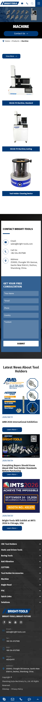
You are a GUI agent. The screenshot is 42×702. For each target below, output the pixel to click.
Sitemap (5, 689)
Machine (25, 41)
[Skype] (4, 699)
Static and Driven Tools (11, 550)
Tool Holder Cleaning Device (21, 193)
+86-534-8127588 (13, 641)
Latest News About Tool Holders (21, 369)
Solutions (5, 602)
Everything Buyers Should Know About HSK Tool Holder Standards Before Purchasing (19, 468)
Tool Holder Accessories (12, 573)
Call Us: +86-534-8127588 (18, 251)
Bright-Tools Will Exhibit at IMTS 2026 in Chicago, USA (18, 522)
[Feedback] (29, 699)
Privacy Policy (17, 689)
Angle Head (6, 585)
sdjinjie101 (10, 659)
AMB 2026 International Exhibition (20, 422)
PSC (3, 590)
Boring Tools (7, 555)
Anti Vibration (7, 561)
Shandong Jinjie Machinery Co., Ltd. (16, 681)
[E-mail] (12, 699)
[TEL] (21, 699)
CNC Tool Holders (9, 544)
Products (15, 41)
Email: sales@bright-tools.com (22, 242)
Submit (21, 343)
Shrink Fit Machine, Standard (21, 103)
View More (11, 56)
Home (7, 41)
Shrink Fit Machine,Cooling (21, 149)
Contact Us (21, 33)
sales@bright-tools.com (16, 632)
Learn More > (12, 430)
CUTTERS (5, 567)
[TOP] (38, 699)
